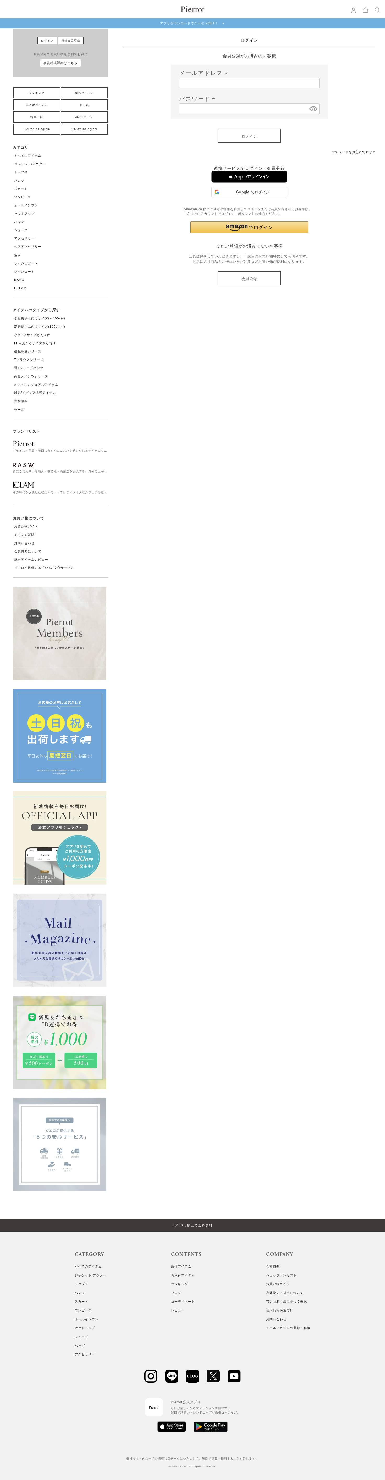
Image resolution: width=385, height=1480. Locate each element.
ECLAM (20, 288)
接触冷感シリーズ (27, 351)
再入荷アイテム (37, 104)
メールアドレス (204, 73)
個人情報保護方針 (279, 1310)
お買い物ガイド (26, 526)
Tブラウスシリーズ (28, 360)
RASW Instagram (84, 129)
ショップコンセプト (281, 1275)
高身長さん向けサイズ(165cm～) (39, 326)
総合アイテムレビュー (31, 560)
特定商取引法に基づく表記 (286, 1301)
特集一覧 (36, 117)
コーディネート (183, 1301)
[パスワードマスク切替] (313, 109)
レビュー (178, 1310)
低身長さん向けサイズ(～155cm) (39, 318)
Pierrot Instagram (37, 129)
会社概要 (273, 1266)
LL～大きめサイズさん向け (35, 343)
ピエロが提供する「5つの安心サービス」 (46, 568)
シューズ (21, 230)
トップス (21, 172)
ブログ (176, 1293)
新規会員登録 (70, 40)
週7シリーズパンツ (28, 368)
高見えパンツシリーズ (31, 376)
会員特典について (27, 551)
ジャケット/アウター (30, 164)
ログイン (47, 40)
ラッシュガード (26, 263)
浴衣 (17, 255)
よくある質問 (24, 535)
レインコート (24, 271)
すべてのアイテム (27, 156)
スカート (21, 189)
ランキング (37, 92)
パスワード (198, 99)
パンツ (19, 180)
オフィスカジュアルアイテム (36, 384)
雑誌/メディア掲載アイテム (35, 393)
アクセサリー (24, 238)
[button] (249, 177)
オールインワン (26, 205)
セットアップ (24, 214)
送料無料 (21, 401)
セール (84, 104)
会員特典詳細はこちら (60, 63)
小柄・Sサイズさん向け (32, 335)
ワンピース (22, 197)
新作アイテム (84, 92)
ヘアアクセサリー (27, 247)
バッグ (19, 222)
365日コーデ (84, 117)
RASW (19, 280)
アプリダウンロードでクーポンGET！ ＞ (192, 23)
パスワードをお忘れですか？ (354, 152)
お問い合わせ (24, 543)
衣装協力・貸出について (285, 1293)
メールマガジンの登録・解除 (288, 1328)
